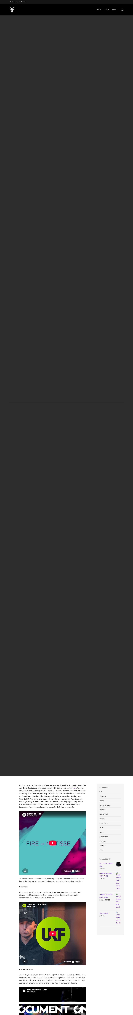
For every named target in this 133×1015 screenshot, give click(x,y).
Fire (74, 788)
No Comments (77, 411)
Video (101, 850)
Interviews (69, 402)
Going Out (103, 814)
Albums (102, 796)
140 (100, 792)
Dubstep (103, 810)
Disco (101, 801)
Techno (102, 846)
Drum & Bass (56, 402)
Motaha (56, 411)
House (102, 819)
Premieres (103, 837)
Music (79, 402)
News (101, 832)
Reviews (102, 841)
